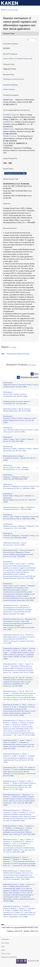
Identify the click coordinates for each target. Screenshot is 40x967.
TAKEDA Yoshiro (8, 129)
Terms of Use (5, 953)
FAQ (2, 946)
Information (5, 939)
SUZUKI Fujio (8, 100)
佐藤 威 (5, 143)
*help (16, 179)
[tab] (21, 365)
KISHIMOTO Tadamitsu (11, 115)
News (3, 950)
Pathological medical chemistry (13, 79)
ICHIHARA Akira (8, 122)
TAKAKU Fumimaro (9, 136)
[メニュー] (37, 2)
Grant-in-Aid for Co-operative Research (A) (17, 58)
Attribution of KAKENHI (9, 957)
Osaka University (9, 89)
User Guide (5, 943)
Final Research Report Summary (18, 354)
